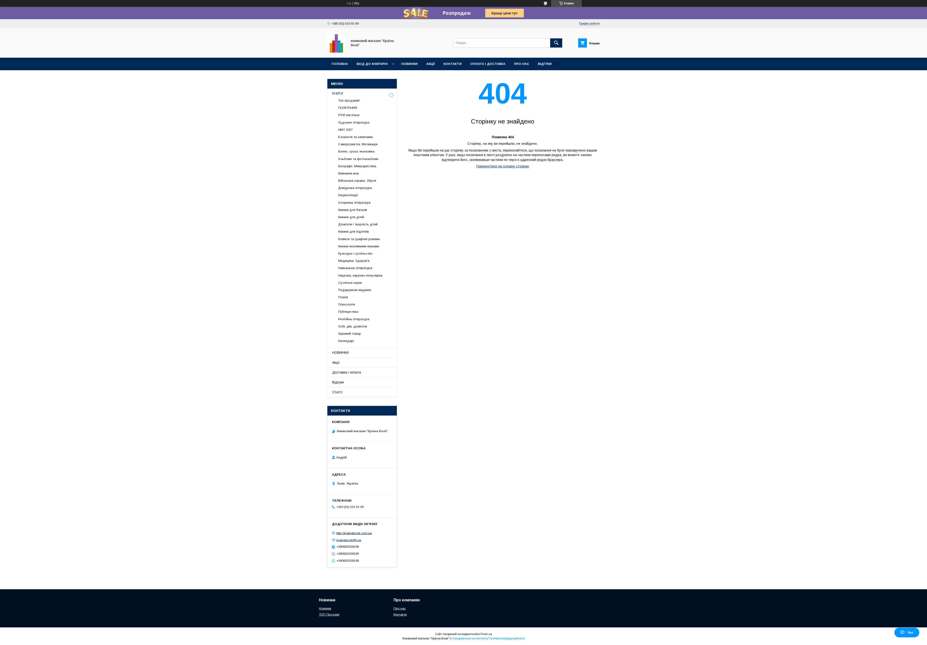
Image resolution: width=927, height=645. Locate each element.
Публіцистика (348, 311)
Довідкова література (355, 188)
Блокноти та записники (355, 137)
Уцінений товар (349, 333)
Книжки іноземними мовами (358, 246)
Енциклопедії (348, 195)
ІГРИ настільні (348, 115)
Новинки (409, 64)
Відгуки (545, 64)
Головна (340, 64)
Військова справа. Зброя (357, 180)
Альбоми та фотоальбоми (358, 159)
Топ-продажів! (349, 100)
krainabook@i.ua (349, 540)
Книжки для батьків (352, 210)
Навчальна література (355, 268)
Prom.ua (486, 634)
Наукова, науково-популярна (360, 275)
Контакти (452, 64)
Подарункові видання (354, 290)
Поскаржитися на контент (468, 638)
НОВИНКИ (340, 352)
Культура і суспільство (355, 253)
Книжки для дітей (351, 217)
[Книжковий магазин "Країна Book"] (336, 51)
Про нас (521, 64)
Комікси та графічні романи (359, 239)
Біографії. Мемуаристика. (357, 166)
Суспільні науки (350, 282)
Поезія (343, 297)
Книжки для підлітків (353, 231)
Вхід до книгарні (372, 64)
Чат (910, 632)
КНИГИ (337, 93)
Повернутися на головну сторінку (502, 166)
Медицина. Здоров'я (353, 261)
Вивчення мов (348, 173)
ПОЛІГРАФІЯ (347, 108)
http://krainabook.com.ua (354, 533)
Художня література (353, 122)
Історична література (354, 202)
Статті (337, 392)
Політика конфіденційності (506, 638)
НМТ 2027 (345, 130)
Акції (430, 64)
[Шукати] (556, 43)
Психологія (346, 304)
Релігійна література (353, 319)
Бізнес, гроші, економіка (356, 151)
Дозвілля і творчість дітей (358, 224)
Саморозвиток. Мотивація (358, 144)
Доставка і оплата (346, 372)
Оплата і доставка (487, 64)
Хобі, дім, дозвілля (352, 326)
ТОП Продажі (329, 614)
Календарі (346, 341)
